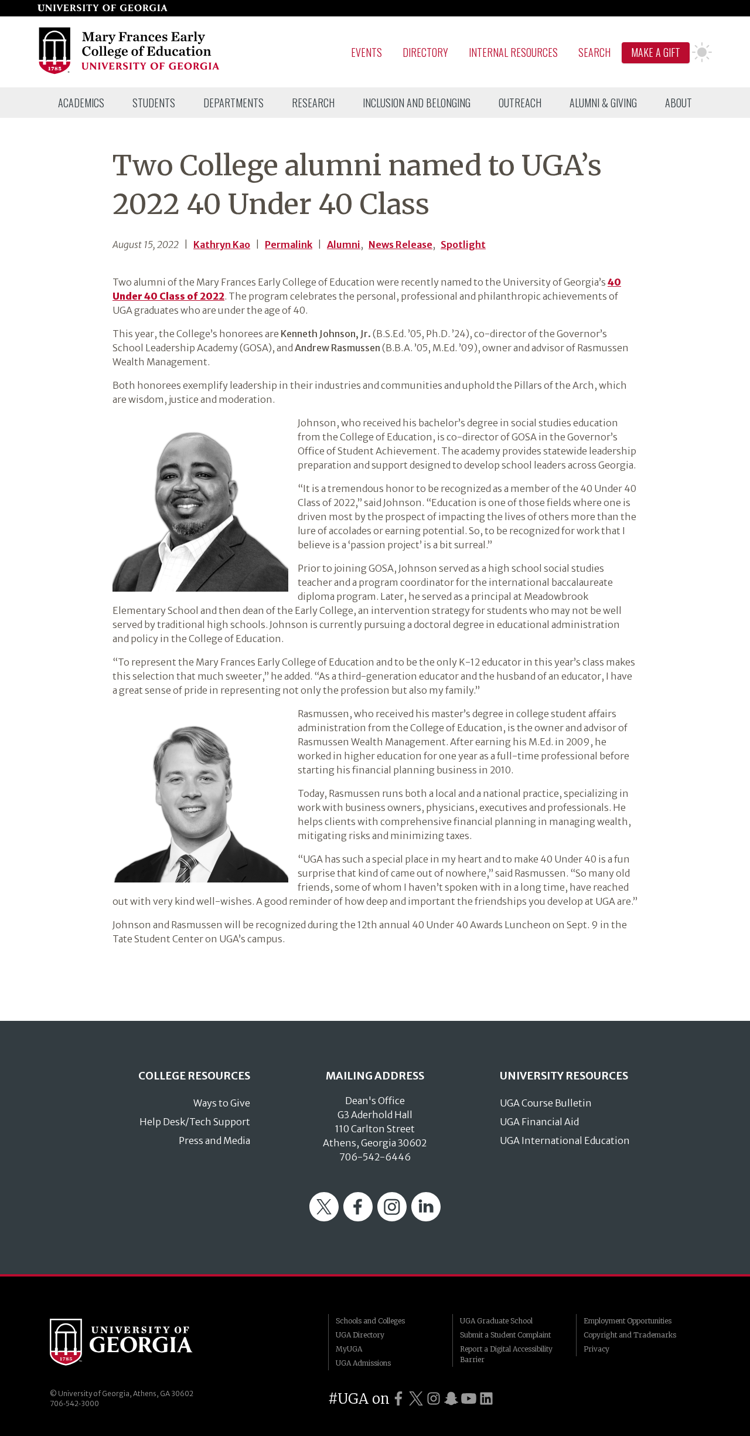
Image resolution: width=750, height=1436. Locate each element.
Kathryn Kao (221, 244)
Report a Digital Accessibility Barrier (506, 1354)
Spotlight (463, 244)
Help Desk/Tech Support (194, 1122)
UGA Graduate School (496, 1320)
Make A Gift (655, 52)
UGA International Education (565, 1140)
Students (153, 102)
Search (594, 52)
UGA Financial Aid (539, 1122)
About (678, 102)
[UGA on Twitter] (416, 1399)
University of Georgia (138, 1342)
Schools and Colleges (370, 1320)
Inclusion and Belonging (417, 102)
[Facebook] (358, 1218)
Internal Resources (513, 52)
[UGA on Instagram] (433, 1399)
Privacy (596, 1349)
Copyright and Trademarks (630, 1334)
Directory (425, 52)
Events (366, 52)
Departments (233, 102)
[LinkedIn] (426, 1218)
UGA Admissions (363, 1363)
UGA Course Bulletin (546, 1103)
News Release (400, 244)
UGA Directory (360, 1334)
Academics (81, 102)
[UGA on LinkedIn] (486, 1399)
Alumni (343, 244)
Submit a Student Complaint (505, 1334)
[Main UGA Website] (103, 8)
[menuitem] (81, 102)
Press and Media (214, 1140)
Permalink (288, 244)
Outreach (520, 102)
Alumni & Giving (603, 102)
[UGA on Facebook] (398, 1399)
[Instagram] (392, 1218)
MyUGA (349, 1349)
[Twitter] (324, 1218)
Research (313, 102)
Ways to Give (221, 1103)
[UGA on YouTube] (469, 1399)
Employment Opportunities (627, 1320)
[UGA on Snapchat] (451, 1399)
